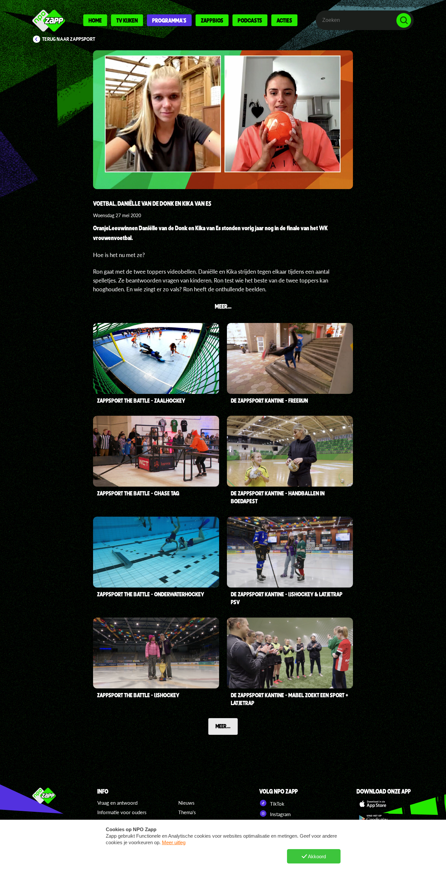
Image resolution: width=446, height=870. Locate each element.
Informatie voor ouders (122, 812)
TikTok (276, 804)
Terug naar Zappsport (68, 39)
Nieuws (186, 803)
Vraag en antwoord (117, 803)
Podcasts (250, 20)
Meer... (223, 726)
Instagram (280, 814)
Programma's (169, 20)
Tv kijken (127, 20)
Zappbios (212, 20)
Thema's (187, 812)
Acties (284, 20)
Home (95, 20)
